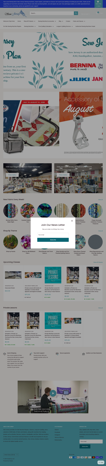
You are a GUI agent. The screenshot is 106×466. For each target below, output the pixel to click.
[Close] (72, 221)
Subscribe (53, 239)
